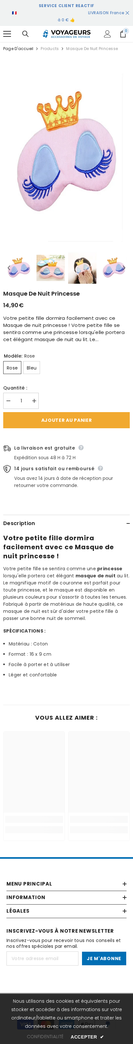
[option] (66, 153)
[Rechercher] (25, 34)
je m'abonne (104, 958)
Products (50, 48)
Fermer (127, 13)
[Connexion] (107, 33)
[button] (9, 268)
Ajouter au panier (66, 420)
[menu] (7, 34)
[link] (34, 819)
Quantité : (15, 388)
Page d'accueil (18, 48)
